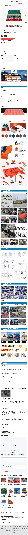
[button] (1, 1)
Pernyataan (5, 526)
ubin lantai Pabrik (7, 520)
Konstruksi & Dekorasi (5, 5)
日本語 (11, 528)
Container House (22, 512)
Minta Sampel (13, 40)
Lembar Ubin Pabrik (19, 520)
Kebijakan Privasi (14, 526)
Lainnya (2, 523)
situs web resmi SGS (17, 388)
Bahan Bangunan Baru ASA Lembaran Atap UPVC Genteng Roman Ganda (17, 484)
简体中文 (6, 528)
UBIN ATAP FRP (16, 512)
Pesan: (4, 465)
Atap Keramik (2, 522)
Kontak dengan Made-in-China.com (20, 526)
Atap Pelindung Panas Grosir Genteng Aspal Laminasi (23, 484)
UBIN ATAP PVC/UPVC (9, 512)
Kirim (6, 471)
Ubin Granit (24, 520)
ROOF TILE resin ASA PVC (4, 512)
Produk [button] (7, 3)
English (3, 528)
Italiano (24, 528)
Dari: (4, 461)
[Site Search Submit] (20, 3)
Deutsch (19, 528)
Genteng (17, 5)
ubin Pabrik (2, 520)
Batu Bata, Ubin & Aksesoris (12, 5)
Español (16, 528)
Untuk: (4, 463)
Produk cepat (26, 526)
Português (22, 528)
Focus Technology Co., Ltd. (12, 530)
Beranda (2, 5)
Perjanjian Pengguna (9, 526)
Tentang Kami (1, 526)
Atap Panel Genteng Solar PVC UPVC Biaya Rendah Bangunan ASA (24, 495)
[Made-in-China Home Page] (14, 1)
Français (14, 528)
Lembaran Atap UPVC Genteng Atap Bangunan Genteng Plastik (3, 495)
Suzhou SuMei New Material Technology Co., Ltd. (7, 32)
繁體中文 (9, 528)
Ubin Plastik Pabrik (13, 520)
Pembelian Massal (8, 522)
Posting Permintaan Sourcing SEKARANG (20, 471)
